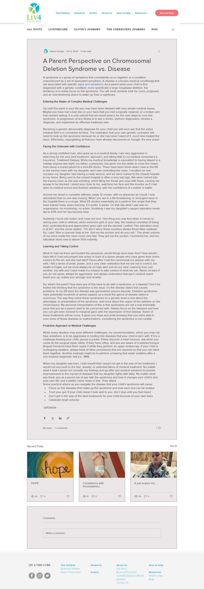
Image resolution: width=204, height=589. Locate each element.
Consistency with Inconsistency (93, 485)
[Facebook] (32, 576)
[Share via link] (67, 418)
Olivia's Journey (87, 29)
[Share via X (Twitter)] (52, 418)
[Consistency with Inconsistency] (102, 465)
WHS (154, 29)
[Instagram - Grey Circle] (39, 576)
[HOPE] (50, 465)
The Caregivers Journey (125, 29)
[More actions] (159, 51)
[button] (62, 13)
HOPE (35, 483)
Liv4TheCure (58, 29)
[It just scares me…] (154, 465)
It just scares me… (146, 483)
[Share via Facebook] (44, 418)
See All (173, 446)
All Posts (34, 29)
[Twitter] (47, 576)
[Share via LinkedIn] (60, 418)
